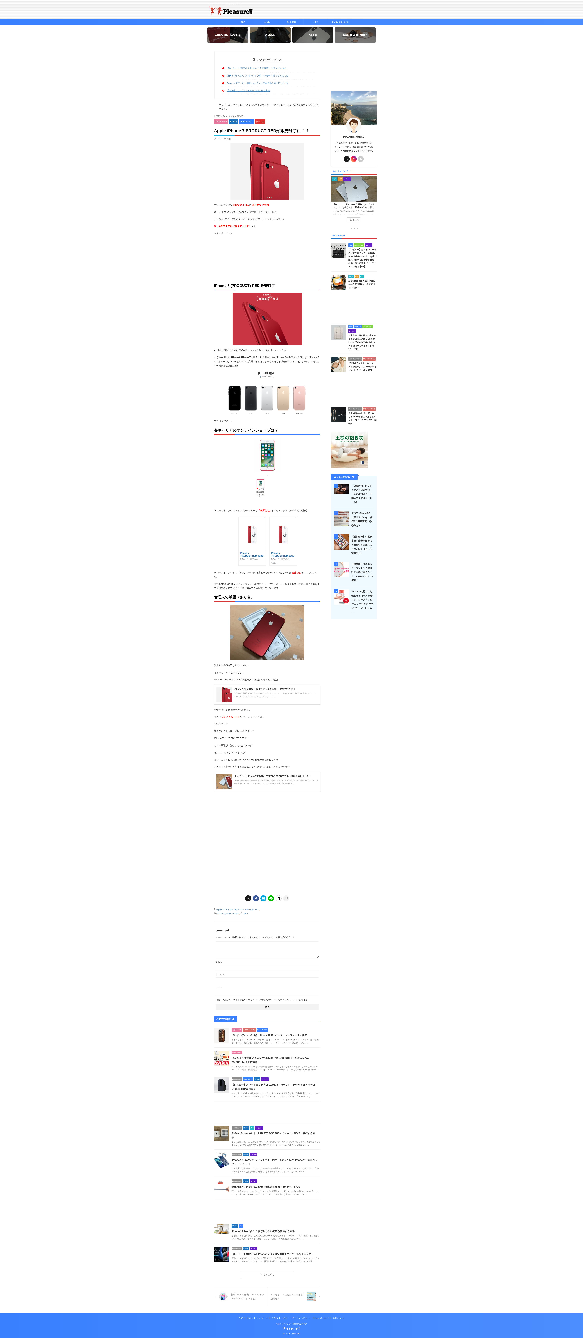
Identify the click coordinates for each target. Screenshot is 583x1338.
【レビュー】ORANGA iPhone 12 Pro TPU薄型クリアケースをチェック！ (273, 1253)
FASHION (291, 22)
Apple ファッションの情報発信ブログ (291, 1324)
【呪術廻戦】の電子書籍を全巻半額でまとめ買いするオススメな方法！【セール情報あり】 (361, 544)
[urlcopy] (286, 898)
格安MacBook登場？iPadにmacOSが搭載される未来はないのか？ (361, 284)
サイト (219, 987)
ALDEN (275, 1318)
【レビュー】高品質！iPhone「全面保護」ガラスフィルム (257, 68)
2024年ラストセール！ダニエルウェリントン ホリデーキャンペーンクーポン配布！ (362, 366)
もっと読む (269, 1274)
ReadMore (354, 220)
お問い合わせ (338, 1318)
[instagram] (354, 159)
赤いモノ (256, 909)
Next (374, 200)
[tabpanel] (354, 200)
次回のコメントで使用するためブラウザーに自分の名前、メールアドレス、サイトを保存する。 (264, 1000)
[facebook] (256, 898)
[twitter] (248, 898)
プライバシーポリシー (300, 1318)
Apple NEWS (223, 909)
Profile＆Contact (340, 22)
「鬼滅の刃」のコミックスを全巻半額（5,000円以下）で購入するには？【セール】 (361, 493)
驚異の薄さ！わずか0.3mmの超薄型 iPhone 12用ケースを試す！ (267, 1186)
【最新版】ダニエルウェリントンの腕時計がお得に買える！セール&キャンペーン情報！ (362, 572)
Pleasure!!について (321, 1318)
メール (220, 974)
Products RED (244, 909)
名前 (219, 962)
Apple (267, 22)
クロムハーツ (262, 1318)
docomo (228, 913)
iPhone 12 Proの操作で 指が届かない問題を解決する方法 (263, 1231)
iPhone (233, 909)
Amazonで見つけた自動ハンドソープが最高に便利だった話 (257, 83)
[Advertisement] (267, 257)
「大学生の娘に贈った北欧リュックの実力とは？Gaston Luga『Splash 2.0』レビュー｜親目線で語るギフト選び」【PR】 (362, 342)
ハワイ (284, 1318)
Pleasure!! (291, 1328)
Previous (334, 200)
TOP (243, 22)
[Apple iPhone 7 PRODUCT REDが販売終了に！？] (263, 898)
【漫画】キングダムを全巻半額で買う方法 (248, 90)
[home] (361, 159)
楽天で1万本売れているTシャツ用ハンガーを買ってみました (258, 75)
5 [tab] (357, 228)
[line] (271, 898)
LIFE (316, 22)
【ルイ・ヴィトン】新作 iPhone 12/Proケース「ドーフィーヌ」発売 (269, 1035)
